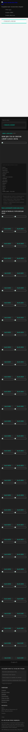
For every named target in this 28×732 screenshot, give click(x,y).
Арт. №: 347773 (20, 524)
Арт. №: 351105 (20, 628)
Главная (4, 133)
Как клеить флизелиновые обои (9, 671)
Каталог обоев (5, 692)
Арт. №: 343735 (7, 391)
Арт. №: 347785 (7, 584)
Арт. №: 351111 (20, 643)
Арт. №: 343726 (20, 347)
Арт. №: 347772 (8, 524)
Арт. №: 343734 (20, 376)
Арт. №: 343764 (20, 495)
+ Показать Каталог (9, 125)
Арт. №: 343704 (20, 243)
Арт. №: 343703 (7, 243)
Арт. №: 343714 (20, 288)
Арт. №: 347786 (20, 584)
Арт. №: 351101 (20, 598)
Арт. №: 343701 (8, 228)
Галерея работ (5, 700)
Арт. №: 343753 (20, 450)
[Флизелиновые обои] (14, 47)
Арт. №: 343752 (7, 450)
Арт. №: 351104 (8, 628)
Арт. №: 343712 (20, 273)
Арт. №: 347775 (20, 539)
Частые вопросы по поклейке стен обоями (11, 677)
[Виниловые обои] (14, 32)
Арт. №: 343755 (20, 465)
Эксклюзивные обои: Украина (8, 674)
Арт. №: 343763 (7, 495)
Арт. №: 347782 (20, 554)
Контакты (4, 702)
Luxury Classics (9, 133)
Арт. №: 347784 (20, 569)
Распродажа (5, 696)
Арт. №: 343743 (8, 421)
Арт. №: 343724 (20, 332)
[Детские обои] (14, 92)
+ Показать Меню (9, 21)
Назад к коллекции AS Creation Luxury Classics (13, 208)
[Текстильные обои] (14, 62)
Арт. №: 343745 (8, 436)
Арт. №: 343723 (8, 332)
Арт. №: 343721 (8, 317)
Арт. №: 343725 (7, 347)
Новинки (4, 694)
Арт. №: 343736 (20, 391)
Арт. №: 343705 (7, 258)
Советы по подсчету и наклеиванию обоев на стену (14, 680)
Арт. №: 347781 (8, 554)
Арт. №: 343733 (8, 376)
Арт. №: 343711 (8, 273)
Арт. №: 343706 (20, 258)
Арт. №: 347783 (7, 569)
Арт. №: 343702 (20, 228)
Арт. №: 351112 (8, 658)
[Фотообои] (14, 77)
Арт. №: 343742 (20, 406)
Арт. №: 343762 (20, 480)
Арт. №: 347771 (20, 510)
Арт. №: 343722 (20, 317)
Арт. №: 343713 (8, 288)
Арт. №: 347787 (7, 598)
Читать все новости (6, 684)
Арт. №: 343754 (7, 465)
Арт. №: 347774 (8, 539)
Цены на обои (5, 698)
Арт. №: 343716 (20, 302)
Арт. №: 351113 (20, 658)
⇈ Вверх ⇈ (14, 662)
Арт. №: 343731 (8, 362)
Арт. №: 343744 (20, 421)
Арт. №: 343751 (20, 436)
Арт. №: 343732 (20, 362)
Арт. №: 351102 (8, 613)
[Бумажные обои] (14, 106)
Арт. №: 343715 (8, 302)
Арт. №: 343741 (8, 406)
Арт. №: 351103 (20, 613)
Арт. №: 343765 (7, 510)
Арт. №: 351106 (8, 643)
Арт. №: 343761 (8, 480)
